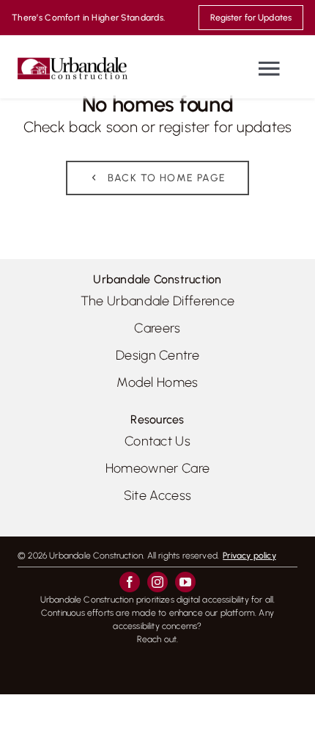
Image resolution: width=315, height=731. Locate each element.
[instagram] (157, 582)
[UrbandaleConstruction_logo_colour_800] (72, 63)
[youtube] (185, 582)
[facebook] (129, 582)
